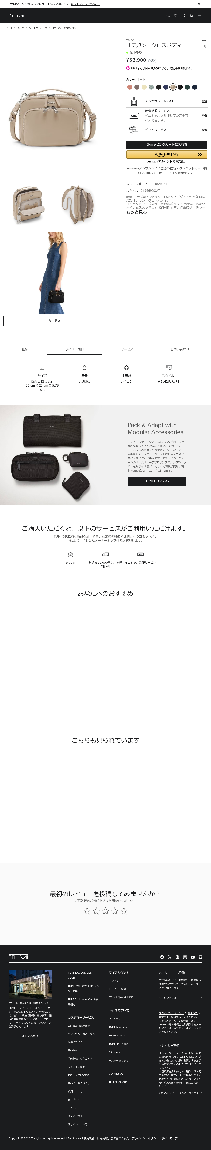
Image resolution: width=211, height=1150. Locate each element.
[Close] (199, 4)
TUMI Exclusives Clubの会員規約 (83, 1002)
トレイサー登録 (117, 989)
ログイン (114, 981)
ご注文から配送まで (79, 1026)
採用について (75, 1091)
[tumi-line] (200, 957)
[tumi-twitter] (170, 957)
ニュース (73, 1108)
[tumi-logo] (18, 956)
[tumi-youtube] (193, 957)
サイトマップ (170, 1138)
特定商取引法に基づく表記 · (114, 1138)
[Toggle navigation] (199, 15)
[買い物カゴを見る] (191, 15)
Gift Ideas (114, 1052)
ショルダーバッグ (38, 28)
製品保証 (73, 1050)
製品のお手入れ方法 (79, 1083)
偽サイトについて (78, 1124)
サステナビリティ (119, 1061)
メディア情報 (75, 1116)
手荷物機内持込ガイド (80, 1059)
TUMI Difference (118, 1027)
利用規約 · (90, 1138)
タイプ (20, 28)
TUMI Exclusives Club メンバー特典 (83, 988)
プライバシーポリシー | (146, 1138)
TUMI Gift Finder (118, 1044)
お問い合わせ (120, 1082)
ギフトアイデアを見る (85, 4)
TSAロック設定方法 (79, 1075)
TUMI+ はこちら (157, 481)
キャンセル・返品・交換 (81, 1034)
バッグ (8, 28)
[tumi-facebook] (162, 957)
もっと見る (136, 212)
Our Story (114, 1019)
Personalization (118, 1035)
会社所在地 (74, 1100)
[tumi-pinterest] (177, 957)
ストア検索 (29, 1036)
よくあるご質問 (76, 1067)
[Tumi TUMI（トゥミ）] (17, 15)
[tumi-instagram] (185, 957)
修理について (75, 1042)
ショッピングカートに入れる (167, 144)
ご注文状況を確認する (121, 997)
